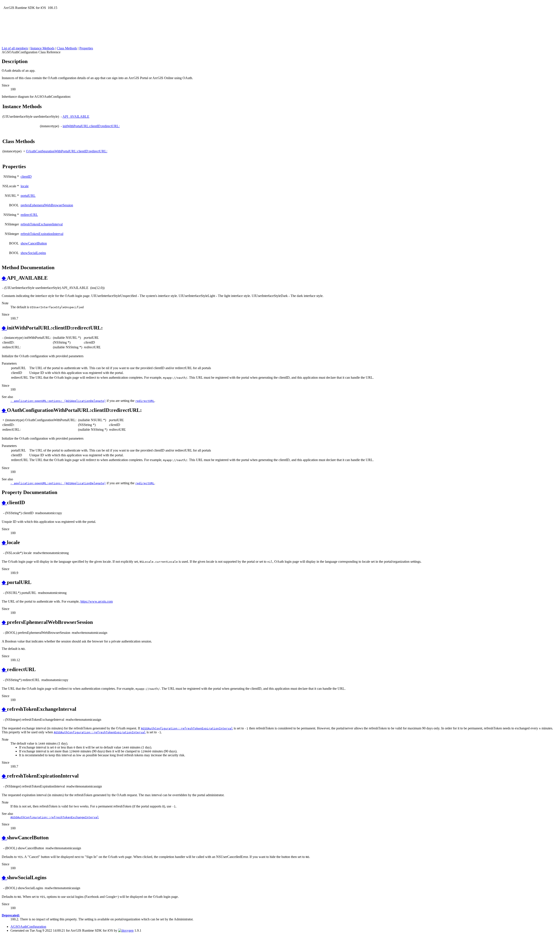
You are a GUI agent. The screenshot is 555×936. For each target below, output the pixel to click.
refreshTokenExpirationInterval (42, 234)
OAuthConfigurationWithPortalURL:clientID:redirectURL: (66, 151)
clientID (26, 176)
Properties (86, 48)
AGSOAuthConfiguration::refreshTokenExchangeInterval (54, 817)
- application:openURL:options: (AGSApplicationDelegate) (58, 401)
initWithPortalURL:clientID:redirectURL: (91, 126)
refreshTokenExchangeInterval (42, 224)
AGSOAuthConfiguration (28, 926)
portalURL (28, 195)
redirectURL (29, 215)
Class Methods (67, 48)
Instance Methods (42, 48)
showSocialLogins (33, 253)
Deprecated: (11, 915)
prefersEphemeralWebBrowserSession (47, 205)
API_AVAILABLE (75, 116)
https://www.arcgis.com (96, 601)
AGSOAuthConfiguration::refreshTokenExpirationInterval (187, 728)
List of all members (15, 48)
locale (25, 186)
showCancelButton (34, 243)
